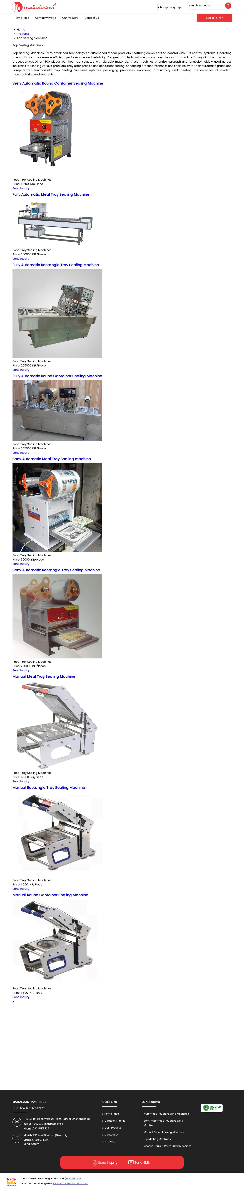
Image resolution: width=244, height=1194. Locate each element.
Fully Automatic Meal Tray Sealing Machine (51, 194)
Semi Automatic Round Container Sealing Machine (58, 83)
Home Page (22, 18)
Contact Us (92, 18)
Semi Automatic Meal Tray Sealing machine (52, 458)
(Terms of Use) (73, 1178)
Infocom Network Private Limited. (70, 1183)
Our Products (70, 18)
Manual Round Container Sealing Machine (50, 894)
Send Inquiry (21, 188)
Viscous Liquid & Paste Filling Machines (167, 1146)
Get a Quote (214, 18)
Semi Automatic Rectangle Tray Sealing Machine (56, 569)
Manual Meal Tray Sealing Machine (44, 676)
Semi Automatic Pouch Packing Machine (163, 1123)
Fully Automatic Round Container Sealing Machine (57, 375)
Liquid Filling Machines (157, 1139)
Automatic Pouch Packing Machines (166, 1114)
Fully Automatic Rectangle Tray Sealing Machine (56, 264)
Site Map (109, 1141)
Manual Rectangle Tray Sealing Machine (49, 787)
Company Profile (45, 18)
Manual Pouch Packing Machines (164, 1132)
